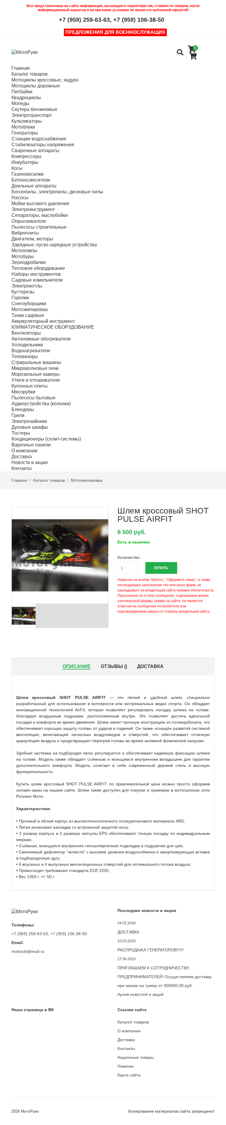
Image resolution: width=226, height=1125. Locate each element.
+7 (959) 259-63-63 (84, 19)
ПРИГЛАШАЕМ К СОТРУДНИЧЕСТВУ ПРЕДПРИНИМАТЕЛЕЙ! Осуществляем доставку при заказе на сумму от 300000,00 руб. (164, 977)
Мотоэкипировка (29, 309)
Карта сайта (129, 1075)
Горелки (20, 297)
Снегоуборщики (28, 303)
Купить (161, 568)
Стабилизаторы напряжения (42, 144)
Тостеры (20, 433)
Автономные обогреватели (41, 338)
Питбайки (21, 91)
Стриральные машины (36, 362)
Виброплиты (25, 232)
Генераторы (24, 132)
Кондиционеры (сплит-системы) (46, 438)
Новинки (125, 1066)
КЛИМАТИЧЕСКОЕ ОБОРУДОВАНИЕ (52, 327)
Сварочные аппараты (35, 150)
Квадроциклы (26, 97)
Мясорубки (23, 391)
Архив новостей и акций (140, 994)
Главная (20, 68)
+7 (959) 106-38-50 (138, 19)
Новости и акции (29, 462)
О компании (24, 450)
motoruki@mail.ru (27, 951)
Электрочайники (29, 421)
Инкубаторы (24, 162)
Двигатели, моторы (32, 238)
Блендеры (22, 409)
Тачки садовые (27, 315)
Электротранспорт (31, 115)
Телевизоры (24, 356)
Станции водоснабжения (38, 138)
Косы (17, 168)
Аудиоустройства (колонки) (41, 403)
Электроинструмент (33, 209)
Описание (77, 666)
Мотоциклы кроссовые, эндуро (45, 79)
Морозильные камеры (35, 374)
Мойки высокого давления (40, 203)
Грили (17, 415)
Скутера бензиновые (34, 109)
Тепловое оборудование (38, 268)
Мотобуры (22, 256)
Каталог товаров (29, 74)
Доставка (21, 456)
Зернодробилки (28, 262)
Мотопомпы (24, 250)
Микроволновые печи (35, 368)
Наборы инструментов (36, 274)
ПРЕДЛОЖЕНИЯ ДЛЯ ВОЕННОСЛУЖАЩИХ (115, 32)
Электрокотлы (26, 285)
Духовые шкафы (29, 427)
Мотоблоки (23, 126)
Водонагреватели (30, 350)
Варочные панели (31, 444)
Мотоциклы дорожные (35, 85)
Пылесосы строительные (39, 227)
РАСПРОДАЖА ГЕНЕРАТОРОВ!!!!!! (150, 950)
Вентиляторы (26, 332)
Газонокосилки (27, 174)
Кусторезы (22, 291)
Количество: (129, 557)
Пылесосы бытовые (33, 397)
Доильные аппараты (33, 185)
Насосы (20, 197)
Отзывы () (114, 666)
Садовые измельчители (37, 280)
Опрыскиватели (28, 221)
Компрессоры (26, 156)
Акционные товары (135, 1057)
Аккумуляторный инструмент (43, 321)
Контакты (21, 468)
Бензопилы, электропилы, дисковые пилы (57, 191)
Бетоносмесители (30, 179)
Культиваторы (26, 121)
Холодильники (27, 344)
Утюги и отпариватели (35, 380)
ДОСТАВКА (128, 932)
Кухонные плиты (29, 385)
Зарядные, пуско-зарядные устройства (54, 244)
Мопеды (20, 103)
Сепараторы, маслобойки (39, 215)
